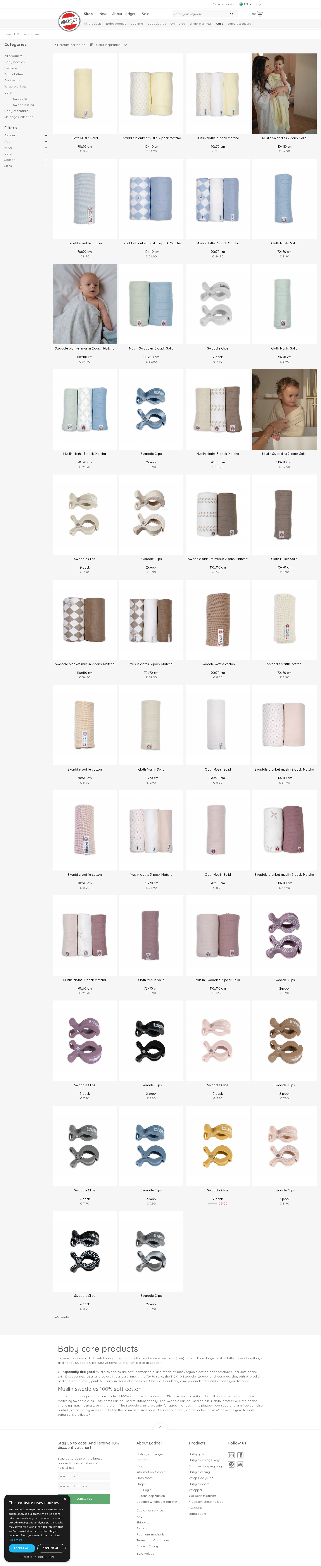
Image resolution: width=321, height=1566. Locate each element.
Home (8, 34)
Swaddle (195, 1508)
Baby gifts (197, 1454)
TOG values (145, 1554)
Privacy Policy (147, 1546)
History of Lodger (149, 1454)
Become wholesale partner (156, 1502)
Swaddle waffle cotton (85, 243)
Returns (142, 1528)
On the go (177, 23)
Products (23, 34)
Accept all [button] (22, 1548)
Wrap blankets (200, 23)
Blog (139, 1466)
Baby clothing (199, 1472)
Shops (141, 1484)
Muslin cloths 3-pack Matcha (218, 138)
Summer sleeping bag (205, 1466)
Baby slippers (199, 1484)
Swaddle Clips (217, 348)
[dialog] (37, 1528)
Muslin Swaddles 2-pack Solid (284, 138)
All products (93, 23)
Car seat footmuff (202, 1496)
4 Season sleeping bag (206, 1502)
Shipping (143, 1522)
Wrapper (195, 1490)
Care (219, 23)
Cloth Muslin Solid (85, 138)
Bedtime (137, 23)
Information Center (150, 1472)
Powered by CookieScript (37, 1557)
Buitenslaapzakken (150, 1496)
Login (259, 4)
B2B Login (144, 1490)
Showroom (144, 1478)
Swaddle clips (23, 104)
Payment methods (150, 1534)
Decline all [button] (51, 1548)
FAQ (139, 1516)
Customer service (224, 4)
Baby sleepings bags (205, 1460)
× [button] (65, 1499)
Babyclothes (156, 23)
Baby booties (116, 23)
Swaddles (20, 99)
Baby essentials (239, 23)
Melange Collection (18, 117)
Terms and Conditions (153, 1540)
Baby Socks (198, 1514)
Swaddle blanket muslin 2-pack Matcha (151, 138)
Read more (16, 1540)
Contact (142, 1460)
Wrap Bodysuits (201, 1478)
